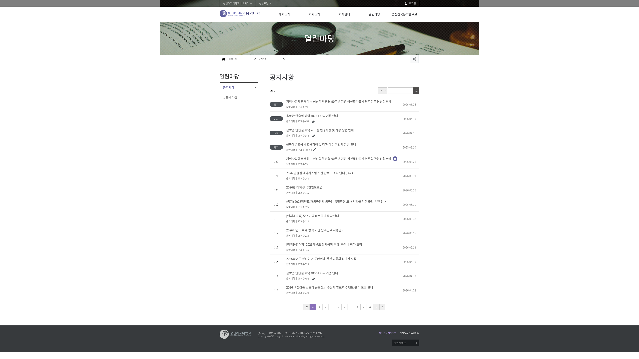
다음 (376, 307)
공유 (414, 59)
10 (370, 306)
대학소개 (284, 14)
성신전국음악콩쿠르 (404, 14)
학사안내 (344, 14)
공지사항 (263, 58)
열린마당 (374, 14)
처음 (307, 307)
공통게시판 (230, 97)
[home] (223, 59)
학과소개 (314, 14)
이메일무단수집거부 (409, 333)
